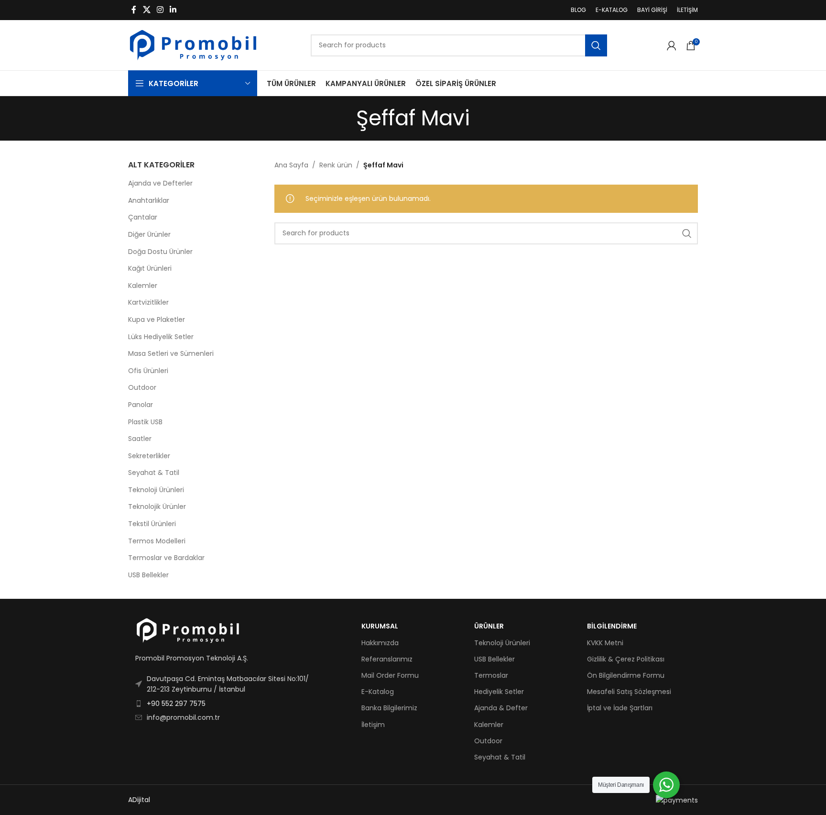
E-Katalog (377, 691)
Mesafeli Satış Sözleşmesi (629, 691)
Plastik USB (145, 422)
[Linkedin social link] (173, 9)
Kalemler (142, 285)
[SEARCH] (596, 45)
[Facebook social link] (134, 9)
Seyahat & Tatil (153, 472)
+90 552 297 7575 (176, 703)
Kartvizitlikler (148, 302)
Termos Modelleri (156, 541)
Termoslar (491, 675)
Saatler (140, 438)
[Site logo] (193, 44)
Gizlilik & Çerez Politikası (625, 659)
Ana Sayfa (291, 165)
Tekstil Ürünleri (152, 524)
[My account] (671, 45)
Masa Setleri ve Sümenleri (171, 353)
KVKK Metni (605, 643)
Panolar (140, 404)
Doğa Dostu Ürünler (160, 251)
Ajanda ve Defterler (160, 183)
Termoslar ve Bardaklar (166, 557)
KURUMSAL (379, 626)
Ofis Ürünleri (148, 370)
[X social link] (146, 9)
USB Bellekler (148, 575)
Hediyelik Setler (499, 691)
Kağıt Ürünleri (150, 268)
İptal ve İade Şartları (619, 708)
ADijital (139, 799)
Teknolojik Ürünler (157, 506)
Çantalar (142, 217)
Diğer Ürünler (149, 234)
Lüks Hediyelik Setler (161, 336)
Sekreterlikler (149, 456)
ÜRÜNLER (489, 626)
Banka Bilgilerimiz (389, 708)
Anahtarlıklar (148, 200)
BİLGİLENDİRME (612, 626)
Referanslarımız (387, 659)
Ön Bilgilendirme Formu (625, 675)
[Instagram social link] (159, 9)
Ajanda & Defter (501, 708)
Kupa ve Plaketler (156, 319)
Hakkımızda (380, 643)
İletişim (373, 724)
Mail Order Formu (390, 675)
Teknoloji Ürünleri (156, 490)
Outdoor (142, 387)
